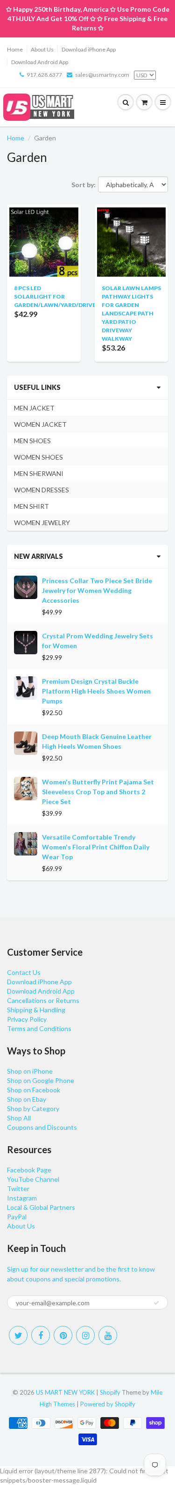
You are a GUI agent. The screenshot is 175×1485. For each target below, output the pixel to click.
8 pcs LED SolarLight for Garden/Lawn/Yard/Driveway (61, 296)
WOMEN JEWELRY (42, 523)
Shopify (110, 1392)
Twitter (18, 1188)
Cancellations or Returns (43, 1000)
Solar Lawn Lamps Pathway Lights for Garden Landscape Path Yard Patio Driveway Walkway (131, 313)
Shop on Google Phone (40, 1080)
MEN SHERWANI (38, 473)
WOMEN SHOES (38, 457)
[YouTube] (107, 1335)
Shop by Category (33, 1108)
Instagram (22, 1198)
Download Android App (39, 62)
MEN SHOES (32, 441)
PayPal (17, 1217)
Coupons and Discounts (42, 1127)
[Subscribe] (156, 1302)
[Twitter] (18, 1335)
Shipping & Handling (36, 1010)
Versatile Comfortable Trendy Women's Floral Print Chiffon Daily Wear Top (95, 847)
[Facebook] (40, 1335)
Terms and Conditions (39, 1028)
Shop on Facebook (33, 1090)
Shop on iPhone (30, 1071)
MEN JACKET (34, 408)
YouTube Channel (33, 1179)
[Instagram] (85, 1335)
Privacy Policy (27, 1019)
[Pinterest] (63, 1335)
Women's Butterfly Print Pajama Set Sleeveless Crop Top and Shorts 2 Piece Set (98, 791)
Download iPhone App (89, 49)
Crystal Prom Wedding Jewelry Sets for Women (97, 641)
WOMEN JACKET (40, 424)
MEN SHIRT (31, 506)
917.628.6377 (44, 74)
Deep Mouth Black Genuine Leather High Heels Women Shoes (97, 741)
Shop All (19, 1118)
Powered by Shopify (107, 1404)
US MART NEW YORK (65, 1392)
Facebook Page (29, 1170)
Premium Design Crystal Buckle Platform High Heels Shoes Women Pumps (96, 691)
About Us (42, 49)
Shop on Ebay (26, 1099)
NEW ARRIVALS (38, 556)
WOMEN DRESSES (41, 490)
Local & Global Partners (41, 1207)
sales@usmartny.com (102, 74)
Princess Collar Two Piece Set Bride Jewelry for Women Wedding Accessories (97, 590)
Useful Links (37, 387)
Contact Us (24, 972)
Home (15, 49)
